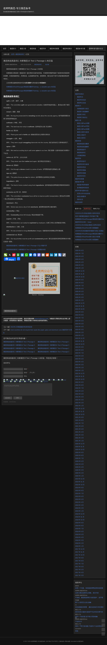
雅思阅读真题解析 (83, 147)
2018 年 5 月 (79, 534)
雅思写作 (43, 48)
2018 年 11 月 (79, 517)
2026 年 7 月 (79, 253)
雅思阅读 (33, 48)
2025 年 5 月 (79, 291)
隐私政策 (61, 641)
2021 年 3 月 (79, 435)
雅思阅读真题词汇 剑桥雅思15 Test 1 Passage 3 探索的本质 (26, 249)
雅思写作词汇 (81, 176)
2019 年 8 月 (79, 490)
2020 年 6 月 (79, 461)
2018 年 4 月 (79, 537)
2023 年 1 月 (79, 370)
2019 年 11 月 (79, 482)
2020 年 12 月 (79, 443)
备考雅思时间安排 (83, 187)
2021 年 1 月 (79, 441)
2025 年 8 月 (79, 283)
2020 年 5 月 (79, 464)
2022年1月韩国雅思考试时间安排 (21, 327)
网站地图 (67, 641)
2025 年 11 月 (79, 274)
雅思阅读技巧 (81, 149)
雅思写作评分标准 (83, 164)
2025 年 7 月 (79, 285)
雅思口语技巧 (81, 135)
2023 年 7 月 (79, 353)
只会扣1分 (78, 621)
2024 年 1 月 (79, 335)
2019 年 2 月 (79, 508)
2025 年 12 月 (79, 271)
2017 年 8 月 (79, 561)
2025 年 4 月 (79, 294)
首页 (4, 48)
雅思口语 (23, 48)
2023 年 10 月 (79, 344)
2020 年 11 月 (79, 446)
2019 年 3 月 (79, 505)
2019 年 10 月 (79, 484)
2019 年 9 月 (79, 487)
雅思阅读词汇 (20, 54)
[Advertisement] (53, 30)
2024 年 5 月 (79, 323)
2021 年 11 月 (79, 411)
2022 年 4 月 (79, 397)
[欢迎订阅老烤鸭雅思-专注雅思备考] (103, 2)
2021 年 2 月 (79, 438)
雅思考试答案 (54, 48)
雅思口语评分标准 (83, 132)
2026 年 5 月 (79, 259)
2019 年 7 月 (79, 493)
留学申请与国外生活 (96, 48)
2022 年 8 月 (79, 385)
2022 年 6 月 (79, 391)
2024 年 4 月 (79, 326)
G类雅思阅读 (81, 155)
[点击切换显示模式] (103, 620)
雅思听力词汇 (81, 114)
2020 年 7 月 (79, 458)
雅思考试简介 (67, 48)
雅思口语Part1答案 (83, 123)
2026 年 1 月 (79, 268)
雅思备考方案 (80, 48)
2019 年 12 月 (79, 479)
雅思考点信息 (81, 103)
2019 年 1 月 (79, 511)
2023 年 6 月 (79, 356)
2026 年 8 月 (79, 250)
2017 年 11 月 (79, 552)
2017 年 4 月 (79, 572)
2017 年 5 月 (79, 569)
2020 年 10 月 (79, 449)
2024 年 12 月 (79, 303)
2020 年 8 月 (79, 455)
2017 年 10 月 (79, 555)
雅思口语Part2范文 (83, 126)
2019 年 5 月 (79, 499)
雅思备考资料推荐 (83, 185)
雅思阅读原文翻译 (83, 144)
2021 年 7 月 (79, 423)
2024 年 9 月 (79, 312)
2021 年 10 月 (79, 414)
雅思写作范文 (81, 167)
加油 (76, 631)
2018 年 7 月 (79, 528)
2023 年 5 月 (79, 359)
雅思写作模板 (81, 170)
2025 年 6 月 (79, 288)
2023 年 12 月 (79, 338)
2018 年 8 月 (79, 525)
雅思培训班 (79, 202)
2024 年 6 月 (79, 321)
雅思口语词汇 (81, 138)
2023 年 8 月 (79, 350)
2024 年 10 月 (79, 309)
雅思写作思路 (81, 173)
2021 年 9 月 (79, 417)
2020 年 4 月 (79, 467)
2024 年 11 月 (79, 306)
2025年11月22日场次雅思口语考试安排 (88, 225)
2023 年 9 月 (79, 347)
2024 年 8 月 (79, 315)
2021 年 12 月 (79, 408)
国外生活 (80, 199)
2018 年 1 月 (79, 546)
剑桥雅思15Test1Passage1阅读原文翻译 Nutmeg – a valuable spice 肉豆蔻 (31, 87)
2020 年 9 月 (79, 452)
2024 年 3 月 (79, 329)
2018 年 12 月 (79, 514)
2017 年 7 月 (79, 564)
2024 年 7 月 (79, 318)
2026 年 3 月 (79, 265)
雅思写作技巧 (81, 161)
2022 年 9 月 (79, 382)
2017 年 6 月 (79, 566)
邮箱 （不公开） (30, 372)
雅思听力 (13, 48)
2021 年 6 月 (79, 426)
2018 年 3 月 (79, 540)
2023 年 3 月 (79, 364)
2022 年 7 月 (79, 388)
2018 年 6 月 (79, 531)
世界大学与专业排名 (83, 193)
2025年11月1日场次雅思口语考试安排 (87, 213)
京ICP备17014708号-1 (52, 641)
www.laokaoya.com (41, 318)
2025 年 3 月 (79, 297)
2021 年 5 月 (79, 429)
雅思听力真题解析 (83, 111)
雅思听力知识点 (82, 117)
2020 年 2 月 (79, 473)
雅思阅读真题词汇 (10, 311)
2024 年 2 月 (79, 332)
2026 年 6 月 (79, 256)
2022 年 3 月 (79, 400)
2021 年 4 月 (79, 432)
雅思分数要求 (81, 196)
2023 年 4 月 (79, 362)
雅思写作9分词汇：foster (83, 222)
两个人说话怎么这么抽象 (83, 602)
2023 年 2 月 (79, 367)
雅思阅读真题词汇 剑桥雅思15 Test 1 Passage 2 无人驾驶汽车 (26, 245)
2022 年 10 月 (79, 379)
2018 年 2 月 (79, 543)
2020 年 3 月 (79, 470)
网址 (25, 376)
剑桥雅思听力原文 (83, 108)
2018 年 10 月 (79, 520)
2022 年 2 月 (79, 403)
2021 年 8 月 (79, 420)
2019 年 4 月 (79, 502)
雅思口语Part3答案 (83, 129)
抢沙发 (47, 64)
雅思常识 (80, 97)
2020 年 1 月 (79, 476)
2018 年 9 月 (79, 523)
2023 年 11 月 (79, 341)
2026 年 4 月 (79, 262)
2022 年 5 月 (79, 394)
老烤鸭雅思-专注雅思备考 (17, 8)
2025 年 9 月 (79, 280)
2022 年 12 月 (79, 373)
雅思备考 (80, 641)
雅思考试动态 (81, 100)
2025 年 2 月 (79, 300)
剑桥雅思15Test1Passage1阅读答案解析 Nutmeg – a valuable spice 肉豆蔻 (31, 91)
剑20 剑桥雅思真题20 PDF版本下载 (86, 216)
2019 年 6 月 (79, 496)
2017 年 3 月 (79, 575)
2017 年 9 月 (79, 558)
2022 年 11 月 (79, 376)
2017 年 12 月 (79, 549)
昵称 (26, 369)
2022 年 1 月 (79, 405)
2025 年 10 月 (79, 277)
